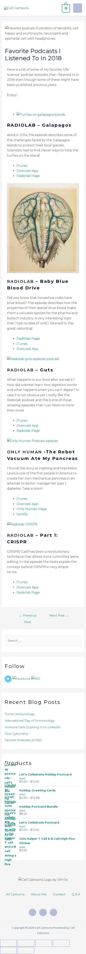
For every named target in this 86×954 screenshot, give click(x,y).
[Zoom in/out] (8, 943)
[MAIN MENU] (77, 8)
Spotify (22, 514)
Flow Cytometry (16, 734)
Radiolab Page (28, 176)
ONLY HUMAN (24, 452)
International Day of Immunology (29, 720)
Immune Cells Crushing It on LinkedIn (33, 727)
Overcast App (27, 171)
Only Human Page (32, 509)
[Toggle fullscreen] (26, 943)
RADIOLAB (20, 281)
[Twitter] (53, 912)
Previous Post (27, 616)
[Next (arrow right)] (26, 950)
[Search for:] (43, 640)
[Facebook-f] (43, 912)
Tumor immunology (20, 714)
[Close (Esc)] (61, 943)
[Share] (43, 943)
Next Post (59, 615)
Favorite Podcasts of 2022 (23, 740)
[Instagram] (32, 912)
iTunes (22, 166)
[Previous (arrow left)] (8, 950)
